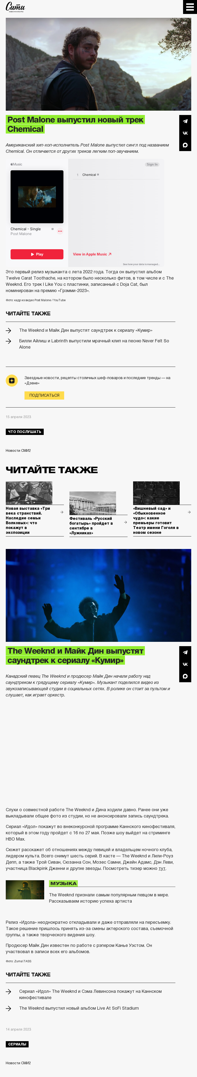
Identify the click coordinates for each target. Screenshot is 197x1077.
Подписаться (44, 395)
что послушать (24, 432)
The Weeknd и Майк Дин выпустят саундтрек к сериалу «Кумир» (85, 330)
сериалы (17, 1044)
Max (185, 145)
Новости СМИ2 (18, 450)
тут (162, 868)
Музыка (63, 883)
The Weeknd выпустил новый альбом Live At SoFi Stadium (79, 1008)
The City (15, 7)
